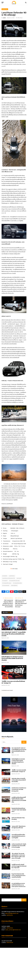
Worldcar (4, 9)
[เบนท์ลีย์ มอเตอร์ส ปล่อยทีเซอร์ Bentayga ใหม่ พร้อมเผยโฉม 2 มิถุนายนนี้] (6, 867)
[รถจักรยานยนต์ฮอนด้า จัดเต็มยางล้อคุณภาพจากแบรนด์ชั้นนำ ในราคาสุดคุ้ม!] (6, 846)
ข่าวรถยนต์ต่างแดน (6, 583)
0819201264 (10, 928)
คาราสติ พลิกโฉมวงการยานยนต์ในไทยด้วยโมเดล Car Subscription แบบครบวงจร (18, 885)
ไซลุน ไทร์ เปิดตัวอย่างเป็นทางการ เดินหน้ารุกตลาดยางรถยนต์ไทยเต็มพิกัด (18, 875)
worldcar (19, 578)
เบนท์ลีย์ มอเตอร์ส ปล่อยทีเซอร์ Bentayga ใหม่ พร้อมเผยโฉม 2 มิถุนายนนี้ (19, 866)
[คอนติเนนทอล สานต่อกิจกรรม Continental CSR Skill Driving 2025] (6, 790)
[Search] (25, 2)
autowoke (4, 576)
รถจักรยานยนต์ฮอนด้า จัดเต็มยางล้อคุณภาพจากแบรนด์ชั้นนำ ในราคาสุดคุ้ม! (19, 845)
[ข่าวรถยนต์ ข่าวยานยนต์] (14, 2)
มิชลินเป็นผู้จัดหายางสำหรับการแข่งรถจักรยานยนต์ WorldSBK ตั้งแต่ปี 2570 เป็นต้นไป (12, 658)
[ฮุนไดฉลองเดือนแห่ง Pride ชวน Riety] (6, 820)
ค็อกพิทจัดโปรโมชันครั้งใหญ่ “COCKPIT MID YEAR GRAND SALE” (19, 810)
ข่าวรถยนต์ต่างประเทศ (14, 580)
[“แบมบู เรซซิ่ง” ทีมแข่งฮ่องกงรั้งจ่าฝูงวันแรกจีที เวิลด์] (6, 828)
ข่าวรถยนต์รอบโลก (17, 583)
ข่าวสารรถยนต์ (5, 585)
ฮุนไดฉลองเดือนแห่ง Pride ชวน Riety (18, 818)
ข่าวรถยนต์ (4, 580)
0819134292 (10, 915)
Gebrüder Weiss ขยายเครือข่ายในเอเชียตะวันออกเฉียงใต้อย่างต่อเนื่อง (19, 780)
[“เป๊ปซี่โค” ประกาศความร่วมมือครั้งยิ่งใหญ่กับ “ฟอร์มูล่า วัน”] (14, 672)
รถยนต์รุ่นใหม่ (14, 585)
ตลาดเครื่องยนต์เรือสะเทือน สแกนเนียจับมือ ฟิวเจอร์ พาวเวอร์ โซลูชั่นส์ (18, 836)
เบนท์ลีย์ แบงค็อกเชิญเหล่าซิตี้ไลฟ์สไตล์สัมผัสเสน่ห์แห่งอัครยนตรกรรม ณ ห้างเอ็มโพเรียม (19, 800)
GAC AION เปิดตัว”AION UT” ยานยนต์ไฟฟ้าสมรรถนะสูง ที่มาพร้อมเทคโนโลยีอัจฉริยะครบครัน (14, 633)
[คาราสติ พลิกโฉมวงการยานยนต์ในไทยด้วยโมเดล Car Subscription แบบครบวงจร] (6, 885)
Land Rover (12, 576)
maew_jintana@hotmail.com (13, 930)
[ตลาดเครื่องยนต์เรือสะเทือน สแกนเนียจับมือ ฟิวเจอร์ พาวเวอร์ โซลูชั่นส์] (6, 837)
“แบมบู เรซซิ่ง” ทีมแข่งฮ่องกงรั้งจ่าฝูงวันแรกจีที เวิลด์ (19, 827)
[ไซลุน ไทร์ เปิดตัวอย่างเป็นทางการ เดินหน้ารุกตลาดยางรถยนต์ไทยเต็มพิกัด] (6, 876)
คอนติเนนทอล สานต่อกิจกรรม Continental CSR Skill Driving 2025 (19, 789)
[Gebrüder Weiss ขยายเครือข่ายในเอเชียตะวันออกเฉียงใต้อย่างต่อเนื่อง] (6, 780)
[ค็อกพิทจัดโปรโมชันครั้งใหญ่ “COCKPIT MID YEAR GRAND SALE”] (6, 810)
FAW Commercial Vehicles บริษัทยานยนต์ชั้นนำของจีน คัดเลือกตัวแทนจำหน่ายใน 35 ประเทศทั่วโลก (7, 603)
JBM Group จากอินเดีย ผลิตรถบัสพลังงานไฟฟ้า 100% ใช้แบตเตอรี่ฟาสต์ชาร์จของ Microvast (20, 603)
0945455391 (10, 942)
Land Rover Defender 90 (8, 578)
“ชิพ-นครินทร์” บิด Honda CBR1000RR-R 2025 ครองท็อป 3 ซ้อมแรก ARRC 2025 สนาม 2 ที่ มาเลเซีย (18, 856)
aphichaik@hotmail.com (11, 913)
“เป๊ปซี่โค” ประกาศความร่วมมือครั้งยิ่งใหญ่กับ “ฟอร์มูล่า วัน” (13, 682)
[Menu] (3, 2)
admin (4, 17)
